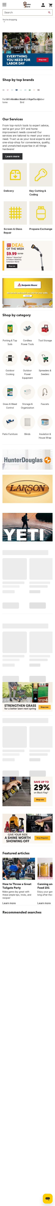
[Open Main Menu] (4, 4)
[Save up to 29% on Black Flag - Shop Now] (27, 791)
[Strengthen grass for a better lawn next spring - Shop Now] (27, 697)
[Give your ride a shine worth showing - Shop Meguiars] (27, 828)
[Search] (49, 12)
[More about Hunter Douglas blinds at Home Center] (27, 459)
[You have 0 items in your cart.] (51, 4)
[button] (43, 5)
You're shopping (9, 19)
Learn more (12, 156)
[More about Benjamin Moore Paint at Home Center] (27, 293)
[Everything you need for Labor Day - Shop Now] (27, 49)
